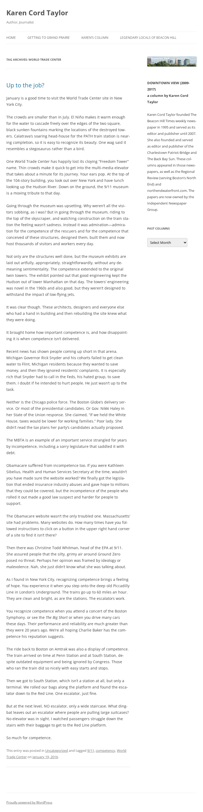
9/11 (90, 750)
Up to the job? (25, 85)
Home (11, 37)
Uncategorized (56, 750)
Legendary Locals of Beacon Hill (148, 37)
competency (105, 750)
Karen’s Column (94, 37)
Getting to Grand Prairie (48, 37)
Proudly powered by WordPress (29, 802)
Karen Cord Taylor (37, 12)
